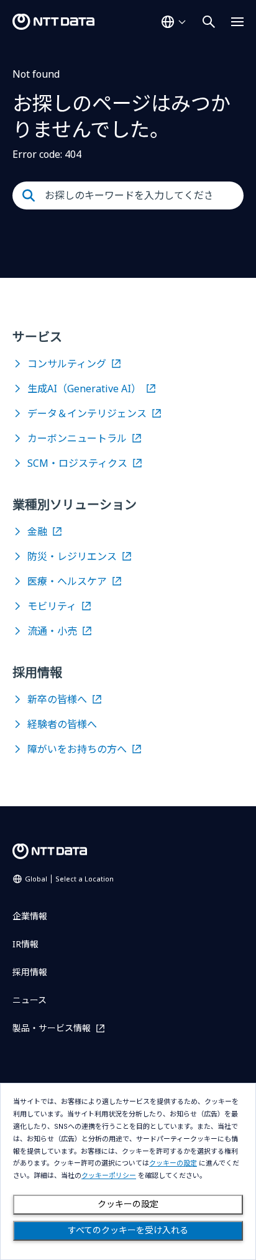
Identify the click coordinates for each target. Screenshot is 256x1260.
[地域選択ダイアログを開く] (173, 21)
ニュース (29, 1000)
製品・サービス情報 (51, 1027)
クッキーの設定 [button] (173, 1163)
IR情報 (25, 944)
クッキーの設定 (128, 1204)
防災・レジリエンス (72, 556)
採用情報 (29, 972)
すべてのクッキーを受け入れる (128, 1230)
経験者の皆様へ (62, 724)
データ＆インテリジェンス (87, 413)
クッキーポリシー (108, 1176)
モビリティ (51, 606)
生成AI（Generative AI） (84, 388)
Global (69, 878)
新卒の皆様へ (57, 699)
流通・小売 (52, 631)
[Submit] (28, 196)
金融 (37, 531)
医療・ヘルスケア (67, 581)
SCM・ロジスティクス (77, 463)
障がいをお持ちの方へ (77, 749)
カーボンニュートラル (77, 438)
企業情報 (29, 916)
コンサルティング (66, 363)
